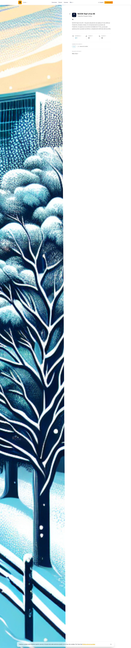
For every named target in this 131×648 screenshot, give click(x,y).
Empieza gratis (109, 2)
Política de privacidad (89, 644)
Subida (90, 35)
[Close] (111, 644)
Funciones (54, 2)
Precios (60, 2)
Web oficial (74, 53)
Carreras (66, 2)
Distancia (77, 35)
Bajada (103, 35)
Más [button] (71, 2)
